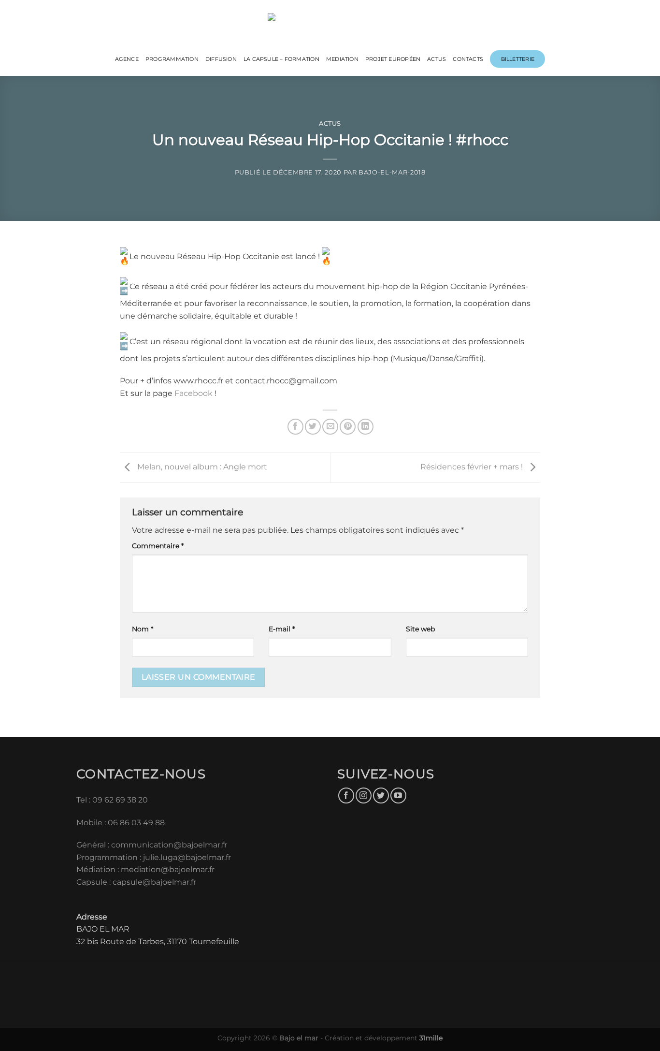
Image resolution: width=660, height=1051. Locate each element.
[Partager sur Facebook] (295, 427)
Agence (127, 59)
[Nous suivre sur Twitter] (381, 795)
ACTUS (436, 59)
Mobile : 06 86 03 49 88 (120, 822)
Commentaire (158, 545)
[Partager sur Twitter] (313, 427)
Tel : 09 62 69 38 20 (112, 799)
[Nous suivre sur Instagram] (364, 795)
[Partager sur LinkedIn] (365, 427)
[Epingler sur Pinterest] (348, 427)
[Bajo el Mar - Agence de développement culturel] (330, 24)
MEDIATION (342, 59)
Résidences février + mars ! (472, 467)
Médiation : (97, 869)
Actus (330, 123)
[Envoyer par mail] (330, 427)
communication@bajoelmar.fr (169, 844)
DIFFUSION (221, 59)
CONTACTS (468, 59)
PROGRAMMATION (172, 59)
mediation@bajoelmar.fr (168, 869)
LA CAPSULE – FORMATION (281, 59)
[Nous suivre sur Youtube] (398, 795)
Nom (142, 629)
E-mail (282, 629)
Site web (420, 629)
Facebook (194, 393)
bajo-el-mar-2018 (392, 172)
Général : (93, 844)
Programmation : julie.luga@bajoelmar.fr (154, 857)
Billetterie (517, 59)
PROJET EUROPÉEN (392, 59)
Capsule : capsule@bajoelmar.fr (136, 882)
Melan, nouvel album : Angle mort (201, 467)
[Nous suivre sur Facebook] (346, 795)
